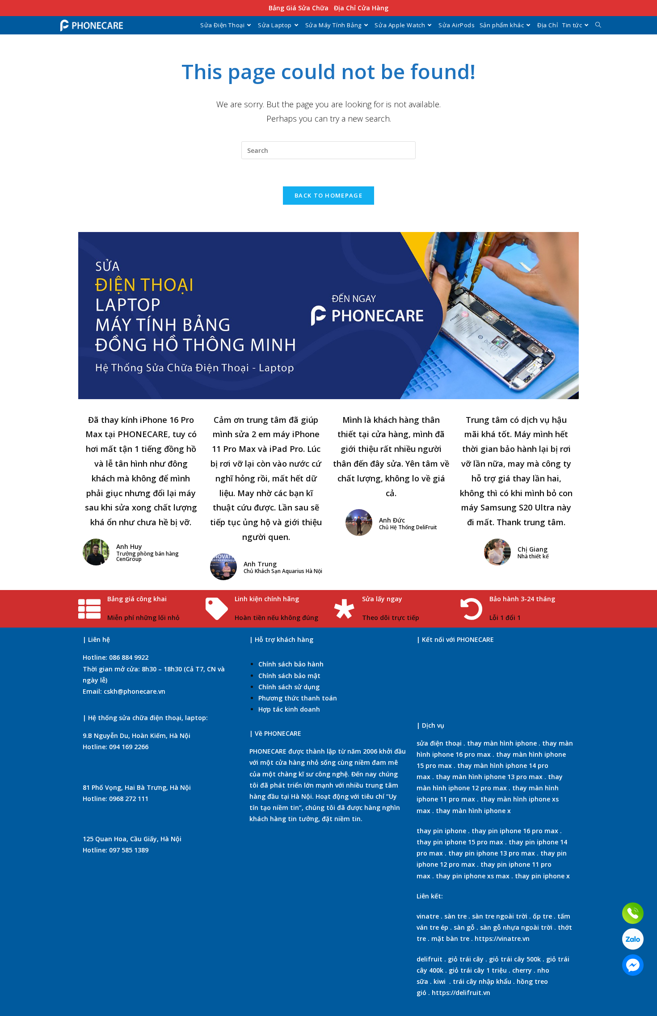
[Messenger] (633, 965)
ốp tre (542, 916)
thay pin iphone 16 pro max (515, 830)
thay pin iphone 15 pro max (460, 842)
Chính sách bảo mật (289, 675)
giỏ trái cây (466, 959)
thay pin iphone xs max (473, 876)
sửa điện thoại (439, 743)
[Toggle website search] (598, 25)
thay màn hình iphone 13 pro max (489, 776)
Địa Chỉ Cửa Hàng (361, 8)
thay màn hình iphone (502, 743)
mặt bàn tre (449, 938)
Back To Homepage (328, 195)
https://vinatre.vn (502, 938)
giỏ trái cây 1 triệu (478, 970)
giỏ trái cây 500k (515, 959)
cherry (522, 970)
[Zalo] (633, 939)
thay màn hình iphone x (473, 810)
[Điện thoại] (633, 913)
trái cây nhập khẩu (482, 981)
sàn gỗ (464, 927)
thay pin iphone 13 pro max (491, 853)
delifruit (429, 959)
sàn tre (455, 916)
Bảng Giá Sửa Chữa (298, 8)
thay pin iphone (441, 830)
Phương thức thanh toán (297, 698)
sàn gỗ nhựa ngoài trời (516, 927)
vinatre (428, 916)
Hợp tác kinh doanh (289, 709)
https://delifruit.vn (461, 992)
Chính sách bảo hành (291, 664)
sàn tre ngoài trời (499, 916)
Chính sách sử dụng (289, 687)
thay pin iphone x (542, 876)
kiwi (440, 981)
